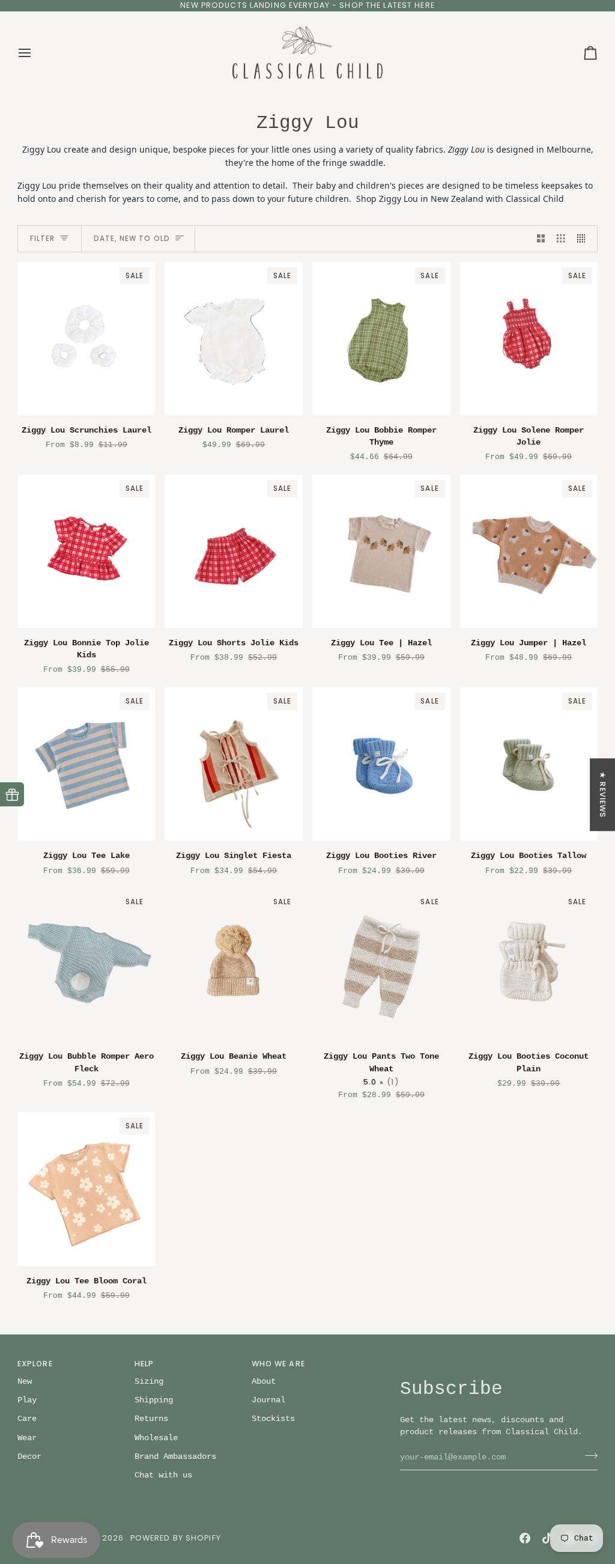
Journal (268, 1400)
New (24, 1381)
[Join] (588, 1455)
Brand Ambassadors (175, 1456)
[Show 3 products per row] (561, 239)
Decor (29, 1456)
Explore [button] (35, 1364)
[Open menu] (35, 52)
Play (27, 1400)
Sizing (149, 1381)
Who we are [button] (278, 1364)
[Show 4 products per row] (584, 239)
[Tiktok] (547, 1538)
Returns (151, 1418)
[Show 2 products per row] (541, 239)
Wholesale (156, 1438)
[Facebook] (525, 1538)
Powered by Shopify (175, 1538)
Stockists (273, 1418)
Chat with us (163, 1475)
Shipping (154, 1400)
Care (27, 1418)
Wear (27, 1438)
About (264, 1381)
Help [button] (144, 1364)
